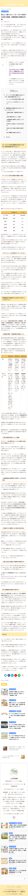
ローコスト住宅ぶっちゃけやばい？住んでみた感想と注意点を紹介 (17, 715)
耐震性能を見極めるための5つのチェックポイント (14, 109)
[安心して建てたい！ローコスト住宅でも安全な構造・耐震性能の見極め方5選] (12, 675)
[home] (14, 817)
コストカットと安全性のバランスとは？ (15, 102)
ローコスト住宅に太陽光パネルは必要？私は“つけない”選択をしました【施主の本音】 (17, 726)
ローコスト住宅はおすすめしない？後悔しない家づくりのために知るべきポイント (17, 737)
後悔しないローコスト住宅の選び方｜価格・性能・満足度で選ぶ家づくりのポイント (17, 704)
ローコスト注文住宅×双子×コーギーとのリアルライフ (14, 889)
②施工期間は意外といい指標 (13, 117)
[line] (19, 675)
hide (16, 90)
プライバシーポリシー (11, 887)
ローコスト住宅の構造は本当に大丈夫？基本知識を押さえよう (14, 96)
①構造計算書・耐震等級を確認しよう (15, 113)
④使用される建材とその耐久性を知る (15, 124)
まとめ (8, 137)
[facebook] (9, 675)
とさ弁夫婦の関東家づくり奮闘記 (14, 5)
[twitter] (5, 675)
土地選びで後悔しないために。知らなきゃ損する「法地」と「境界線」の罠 (17, 693)
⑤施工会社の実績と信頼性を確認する (15, 129)
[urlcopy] (22, 675)
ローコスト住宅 (5, 680)
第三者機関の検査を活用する (13, 132)
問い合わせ (19, 887)
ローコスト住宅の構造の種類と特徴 (15, 99)
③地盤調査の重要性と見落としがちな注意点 (15, 120)
